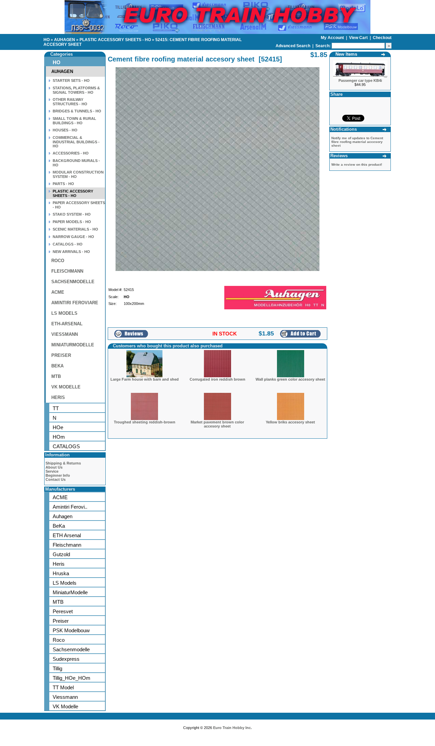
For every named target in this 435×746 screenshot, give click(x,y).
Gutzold (61, 554)
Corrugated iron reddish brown (217, 379)
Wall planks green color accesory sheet (290, 379)
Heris (59, 564)
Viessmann (65, 697)
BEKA (57, 365)
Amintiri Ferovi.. (70, 507)
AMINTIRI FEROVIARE (74, 302)
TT (56, 408)
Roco (59, 640)
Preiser (61, 621)
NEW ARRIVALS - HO (71, 252)
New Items (346, 54)
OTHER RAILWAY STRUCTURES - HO (70, 101)
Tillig (57, 668)
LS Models (64, 583)
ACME (57, 292)
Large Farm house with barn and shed (144, 379)
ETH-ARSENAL (67, 323)
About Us (54, 467)
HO (47, 39)
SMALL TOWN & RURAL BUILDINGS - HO (74, 120)
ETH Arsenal (67, 535)
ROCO (57, 260)
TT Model (63, 687)
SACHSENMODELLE (72, 281)
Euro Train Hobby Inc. (232, 728)
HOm (59, 437)
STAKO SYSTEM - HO (72, 214)
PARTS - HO (63, 184)
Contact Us (56, 479)
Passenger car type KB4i (360, 80)
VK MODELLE (66, 386)
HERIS (58, 397)
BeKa (59, 526)
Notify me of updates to (357, 141)
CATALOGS (66, 446)
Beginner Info (58, 475)
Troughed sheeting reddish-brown (144, 422)
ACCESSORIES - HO (71, 153)
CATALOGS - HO (68, 244)
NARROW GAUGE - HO (73, 237)
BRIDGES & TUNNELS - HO (77, 111)
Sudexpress (66, 659)
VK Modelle (65, 706)
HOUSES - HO (65, 130)
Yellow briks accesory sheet (290, 422)
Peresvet (63, 611)
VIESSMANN (64, 334)
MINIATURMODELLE (72, 344)
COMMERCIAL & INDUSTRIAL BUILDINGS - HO (76, 141)
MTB (56, 376)
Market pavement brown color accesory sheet (217, 424)
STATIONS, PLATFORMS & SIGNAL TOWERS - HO (76, 90)
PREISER (61, 355)
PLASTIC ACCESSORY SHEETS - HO (115, 39)
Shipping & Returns (63, 463)
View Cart (359, 37)
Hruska (61, 573)
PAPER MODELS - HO (72, 222)
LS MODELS (64, 313)
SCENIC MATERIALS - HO (75, 229)
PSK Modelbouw (71, 630)
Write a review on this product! (356, 164)
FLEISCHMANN (67, 271)
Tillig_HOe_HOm (71, 678)
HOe (58, 427)
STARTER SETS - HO (71, 80)
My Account (333, 37)
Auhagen (62, 516)
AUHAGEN (64, 39)
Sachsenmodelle (71, 649)
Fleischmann (67, 545)
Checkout (382, 37)
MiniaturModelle (70, 592)
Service (52, 471)
